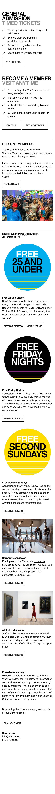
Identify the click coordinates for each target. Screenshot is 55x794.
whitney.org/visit (33, 52)
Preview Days (14, 90)
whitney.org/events (20, 41)
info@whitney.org (12, 736)
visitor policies (18, 712)
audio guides (23, 45)
